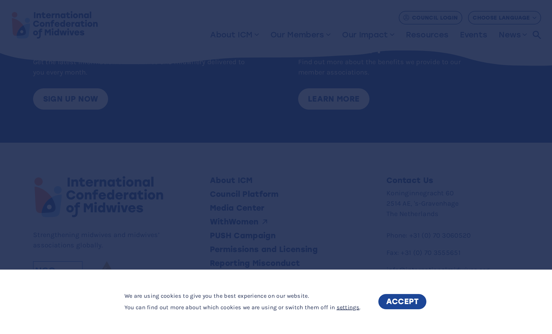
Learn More (333, 99)
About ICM (231, 34)
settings (348, 307)
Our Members (297, 34)
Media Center (237, 208)
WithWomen (234, 221)
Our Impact (365, 34)
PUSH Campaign (243, 235)
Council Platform (244, 194)
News (510, 34)
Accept (402, 301)
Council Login (435, 17)
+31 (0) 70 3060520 (440, 235)
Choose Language (501, 17)
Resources (427, 34)
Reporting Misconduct (256, 263)
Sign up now (70, 99)
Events (473, 34)
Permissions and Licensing (265, 249)
